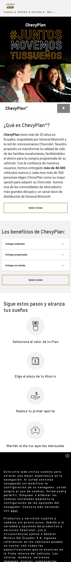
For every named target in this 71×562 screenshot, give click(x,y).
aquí (14, 510)
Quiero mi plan (36, 208)
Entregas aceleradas (15, 244)
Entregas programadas (16, 254)
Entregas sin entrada (15, 265)
